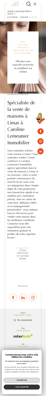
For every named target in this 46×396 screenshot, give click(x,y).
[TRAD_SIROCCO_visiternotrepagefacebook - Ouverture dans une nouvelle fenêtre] (13, 297)
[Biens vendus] (40, 119)
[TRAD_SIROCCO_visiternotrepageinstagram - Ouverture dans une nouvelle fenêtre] (33, 297)
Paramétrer (22, 380)
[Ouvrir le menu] (34, 4)
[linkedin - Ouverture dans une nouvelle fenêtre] (40, 151)
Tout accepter (21, 387)
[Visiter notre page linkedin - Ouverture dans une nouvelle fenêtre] (23, 297)
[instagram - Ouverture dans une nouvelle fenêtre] (40, 141)
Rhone (24, 17)
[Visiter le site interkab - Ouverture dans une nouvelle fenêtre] (23, 336)
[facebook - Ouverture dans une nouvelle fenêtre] (40, 131)
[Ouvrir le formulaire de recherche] (28, 3)
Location (12, 17)
